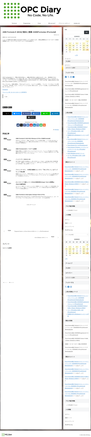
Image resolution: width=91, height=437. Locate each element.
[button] (31, 117)
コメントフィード (69, 226)
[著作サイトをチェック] (18, 125)
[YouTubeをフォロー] (31, 125)
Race (11, 107)
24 (70, 49)
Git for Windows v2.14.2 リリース (76, 153)
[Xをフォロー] (21, 125)
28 (83, 49)
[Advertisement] (31, 216)
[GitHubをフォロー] (37, 125)
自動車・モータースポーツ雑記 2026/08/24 (76, 100)
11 (73, 45)
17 (70, 47)
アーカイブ (67, 58)
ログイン (67, 219)
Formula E (5, 89)
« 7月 (76, 55)
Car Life (5, 107)
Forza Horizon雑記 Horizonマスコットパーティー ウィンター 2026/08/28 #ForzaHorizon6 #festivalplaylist (76, 83)
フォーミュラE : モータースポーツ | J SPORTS (15, 92)
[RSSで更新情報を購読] (44, 125)
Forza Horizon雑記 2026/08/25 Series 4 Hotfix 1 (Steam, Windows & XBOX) (76, 95)
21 (83, 47)
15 (87, 45)
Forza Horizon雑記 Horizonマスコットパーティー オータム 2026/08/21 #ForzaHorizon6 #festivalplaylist (76, 105)
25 (73, 49)
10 (70, 45)
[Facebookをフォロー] (24, 125)
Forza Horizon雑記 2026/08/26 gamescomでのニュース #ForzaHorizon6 (77, 90)
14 (83, 45)
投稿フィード (68, 223)
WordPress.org (69, 230)
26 (77, 49)
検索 (66, 29)
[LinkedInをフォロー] (34, 125)
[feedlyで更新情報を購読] (41, 125)
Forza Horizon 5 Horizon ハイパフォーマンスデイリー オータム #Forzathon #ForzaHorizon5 (78, 149)
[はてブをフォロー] (27, 125)
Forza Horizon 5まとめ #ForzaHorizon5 (78, 145)
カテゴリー (67, 65)
